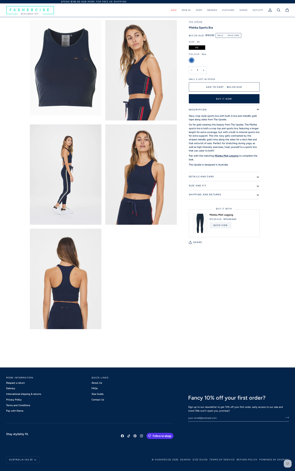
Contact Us (98, 399)
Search (185, 459)
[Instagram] (141, 435)
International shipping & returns (23, 394)
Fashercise (163, 459)
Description (198, 109)
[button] (173, 10)
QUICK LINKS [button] (100, 377)
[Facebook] (122, 435)
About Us (97, 382)
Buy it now (224, 99)
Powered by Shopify (274, 459)
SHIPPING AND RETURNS (205, 194)
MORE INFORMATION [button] (19, 377)
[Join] (286, 417)
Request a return (15, 382)
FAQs (95, 388)
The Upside (196, 22)
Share (197, 242)
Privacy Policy (14, 399)
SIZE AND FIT (197, 185)
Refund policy (247, 459)
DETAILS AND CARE (201, 176)
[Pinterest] (135, 435)
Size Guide (97, 394)
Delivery (10, 388)
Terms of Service (222, 459)
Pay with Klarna (14, 410)
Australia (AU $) (21, 459)
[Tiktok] (128, 435)
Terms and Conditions (18, 405)
